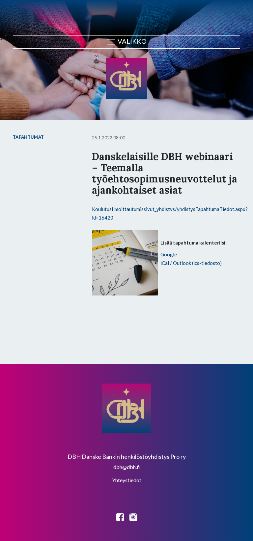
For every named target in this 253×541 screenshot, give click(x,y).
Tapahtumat (28, 137)
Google (168, 254)
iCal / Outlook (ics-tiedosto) (191, 263)
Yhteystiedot (126, 480)
